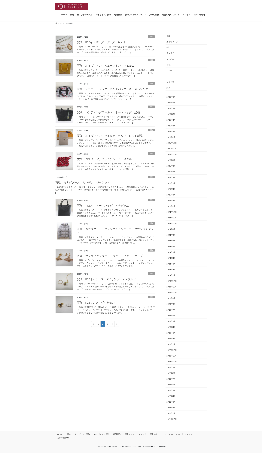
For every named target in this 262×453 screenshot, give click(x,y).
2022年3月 (171, 402)
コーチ (169, 76)
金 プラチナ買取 (82, 434)
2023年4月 (171, 327)
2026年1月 (171, 137)
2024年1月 (171, 275)
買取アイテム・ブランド (135, 434)
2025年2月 (171, 200)
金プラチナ (171, 53)
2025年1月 (171, 206)
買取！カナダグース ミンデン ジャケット (85, 182)
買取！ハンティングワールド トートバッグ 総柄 (108, 112)
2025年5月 (171, 183)
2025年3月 (171, 195)
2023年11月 (171, 287)
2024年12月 (171, 212)
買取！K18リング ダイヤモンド (97, 302)
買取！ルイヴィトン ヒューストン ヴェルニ (105, 65)
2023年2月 (171, 338)
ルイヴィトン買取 (101, 434)
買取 (151, 37)
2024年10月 (171, 223)
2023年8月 (171, 304)
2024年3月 (171, 264)
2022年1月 (171, 413)
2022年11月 (171, 356)
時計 (168, 47)
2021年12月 (171, 419)
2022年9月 (171, 367)
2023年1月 (171, 344)
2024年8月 (171, 235)
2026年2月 (171, 131)
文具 (168, 88)
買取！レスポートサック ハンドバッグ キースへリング (112, 88)
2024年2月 (171, 269)
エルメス (170, 82)
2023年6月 (171, 316)
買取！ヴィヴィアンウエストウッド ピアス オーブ (110, 255)
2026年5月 (171, 114)
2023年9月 (171, 298)
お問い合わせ (63, 437)
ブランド (170, 65)
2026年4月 (171, 120)
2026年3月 (171, 126)
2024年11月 (171, 218)
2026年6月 (171, 108)
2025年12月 (171, 143)
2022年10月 (171, 361)
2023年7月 (171, 310)
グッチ (169, 70)
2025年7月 (171, 172)
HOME (60, 434)
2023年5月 (171, 321)
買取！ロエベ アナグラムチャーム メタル (104, 159)
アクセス (188, 434)
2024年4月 (171, 258)
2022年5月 (171, 390)
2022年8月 (171, 373)
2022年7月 (171, 379)
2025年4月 (171, 189)
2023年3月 (171, 333)
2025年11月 (171, 149)
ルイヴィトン (172, 42)
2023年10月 (171, 292)
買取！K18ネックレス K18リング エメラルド (106, 279)
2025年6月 (171, 177)
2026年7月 (171, 103)
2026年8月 (171, 97)
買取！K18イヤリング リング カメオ (101, 42)
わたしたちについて (172, 434)
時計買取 (117, 434)
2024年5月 (171, 252)
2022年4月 (171, 396)
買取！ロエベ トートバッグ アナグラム (103, 205)
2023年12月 (171, 281)
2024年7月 (171, 241)
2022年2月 (171, 408)
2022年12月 (171, 350)
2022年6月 (171, 385)
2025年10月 (171, 154)
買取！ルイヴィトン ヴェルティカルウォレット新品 (110, 135)
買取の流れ (154, 434)
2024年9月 (171, 229)
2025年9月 (171, 160)
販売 (69, 434)
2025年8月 (171, 166)
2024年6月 (171, 247)
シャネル (170, 59)
